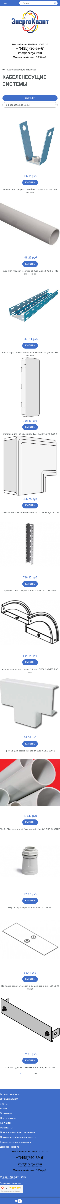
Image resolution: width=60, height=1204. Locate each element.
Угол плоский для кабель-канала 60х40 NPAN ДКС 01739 (30, 512)
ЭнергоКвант (8, 1177)
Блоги (3, 1108)
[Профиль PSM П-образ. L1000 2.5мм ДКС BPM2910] (30, 544)
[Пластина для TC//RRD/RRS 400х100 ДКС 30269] (30, 1021)
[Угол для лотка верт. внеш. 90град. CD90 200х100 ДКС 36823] (30, 622)
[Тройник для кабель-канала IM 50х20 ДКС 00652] (30, 704)
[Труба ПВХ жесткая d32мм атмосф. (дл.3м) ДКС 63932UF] (30, 782)
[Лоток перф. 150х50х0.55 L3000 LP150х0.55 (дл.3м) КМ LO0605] (30, 306)
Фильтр (30, 98)
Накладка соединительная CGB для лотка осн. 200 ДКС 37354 (30, 987)
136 (35, 1073)
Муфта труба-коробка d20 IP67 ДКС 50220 (30, 907)
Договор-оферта (9, 1147)
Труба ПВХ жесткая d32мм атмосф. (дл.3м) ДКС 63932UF (30, 829)
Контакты (5, 1123)
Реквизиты (6, 1128)
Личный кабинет (9, 1099)
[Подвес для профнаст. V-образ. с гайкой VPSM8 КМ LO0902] (30, 143)
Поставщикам (8, 1118)
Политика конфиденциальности (18, 1137)
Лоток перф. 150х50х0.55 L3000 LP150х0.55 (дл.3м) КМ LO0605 (30, 354)
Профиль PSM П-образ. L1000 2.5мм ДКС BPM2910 (30, 590)
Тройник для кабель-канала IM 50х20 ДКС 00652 (30, 750)
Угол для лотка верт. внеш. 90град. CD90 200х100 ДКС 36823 (30, 671)
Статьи (4, 1104)
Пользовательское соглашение (17, 1132)
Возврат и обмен (9, 1094)
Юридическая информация (15, 1142)
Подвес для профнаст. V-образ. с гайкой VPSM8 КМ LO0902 (30, 191)
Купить (30, 182)
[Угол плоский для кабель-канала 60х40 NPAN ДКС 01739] (30, 466)
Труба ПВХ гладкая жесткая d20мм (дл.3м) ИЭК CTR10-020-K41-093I (30, 272)
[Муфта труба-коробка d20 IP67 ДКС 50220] (30, 861)
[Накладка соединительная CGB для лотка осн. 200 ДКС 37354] (30, 939)
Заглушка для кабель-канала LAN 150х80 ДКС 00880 (30, 434)
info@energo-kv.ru (30, 53)
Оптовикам (6, 1113)
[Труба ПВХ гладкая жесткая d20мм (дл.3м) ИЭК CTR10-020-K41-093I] (30, 224)
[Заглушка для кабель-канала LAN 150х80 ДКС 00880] (30, 387)
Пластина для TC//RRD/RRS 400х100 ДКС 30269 (30, 1067)
